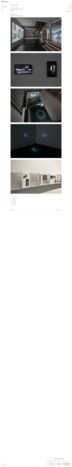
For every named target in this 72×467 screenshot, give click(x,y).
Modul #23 (14, 199)
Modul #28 (14, 202)
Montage (13, 204)
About (2, 10)
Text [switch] (12, 12)
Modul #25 (14, 203)
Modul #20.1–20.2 (15, 198)
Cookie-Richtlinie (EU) (4, 464)
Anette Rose (4, 1)
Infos (70, 9)
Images (70, 7)
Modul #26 (14, 200)
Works (2, 4)
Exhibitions (5, 6)
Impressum (2, 463)
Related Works (68, 11)
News (2, 9)
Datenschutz (2, 465)
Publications (3, 7)
